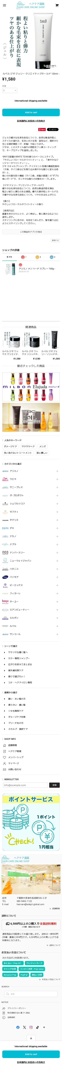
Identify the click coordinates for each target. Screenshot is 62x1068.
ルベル (13, 626)
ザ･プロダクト (17, 495)
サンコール (15, 634)
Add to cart (31, 112)
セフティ (14, 512)
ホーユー (14, 601)
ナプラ (13, 544)
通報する (55, 240)
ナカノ (13, 536)
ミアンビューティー (19, 609)
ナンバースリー (17, 552)
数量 (4, 86)
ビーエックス (16, 585)
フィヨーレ (15, 593)
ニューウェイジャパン (20, 561)
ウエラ (13, 479)
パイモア (14, 577)
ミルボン (14, 618)
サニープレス (16, 487)
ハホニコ (14, 569)
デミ (12, 528)
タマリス (14, 520)
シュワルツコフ (17, 503)
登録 (54, 785)
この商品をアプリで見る (31, 232)
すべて (9, 257)
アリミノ (14, 471)
